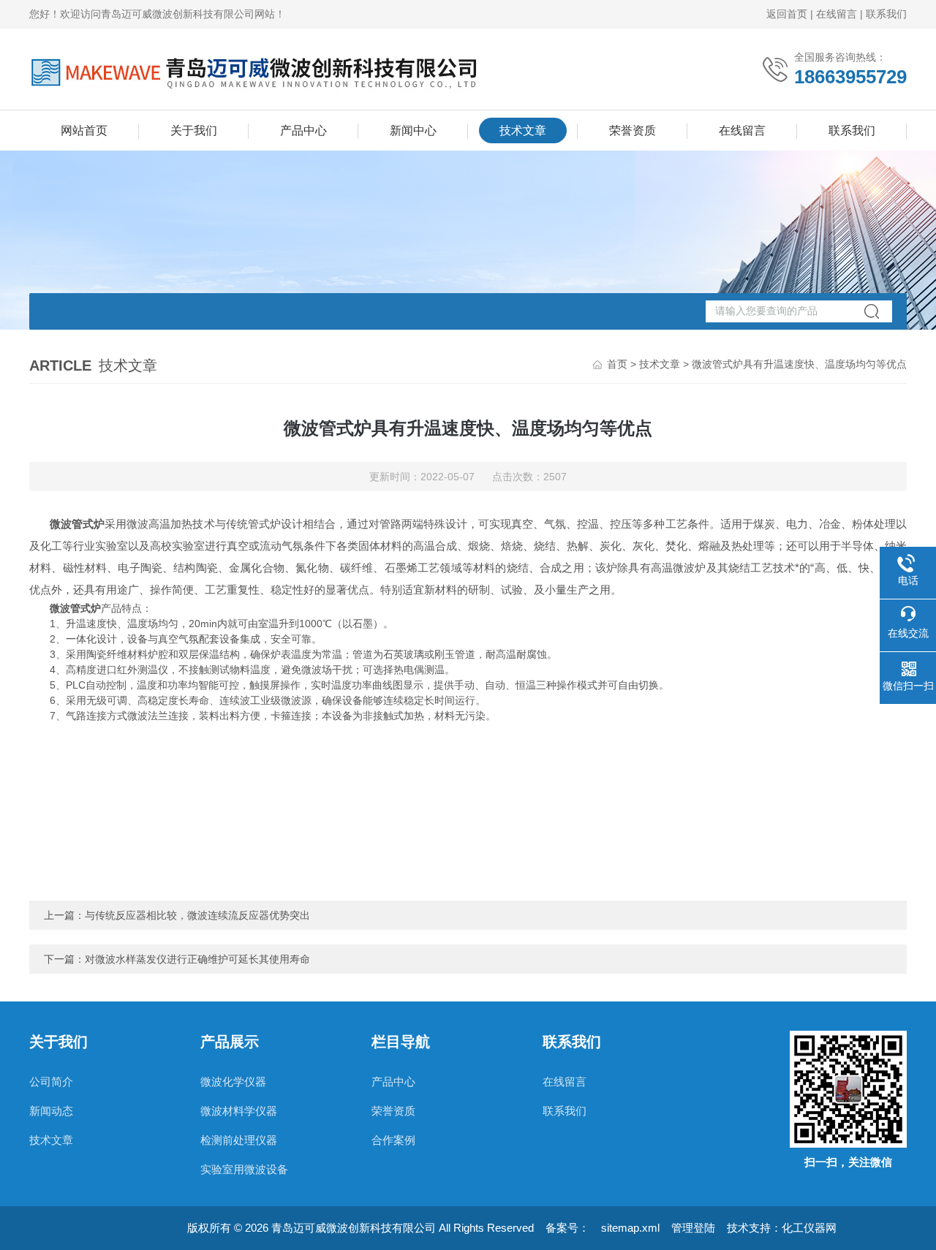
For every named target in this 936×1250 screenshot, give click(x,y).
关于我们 (193, 130)
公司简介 (51, 1081)
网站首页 (84, 130)
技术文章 (522, 130)
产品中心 (303, 130)
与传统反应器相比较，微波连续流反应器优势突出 (197, 915)
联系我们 (886, 14)
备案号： (567, 1227)
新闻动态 (51, 1111)
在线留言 (836, 14)
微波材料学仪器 (238, 1111)
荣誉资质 (632, 130)
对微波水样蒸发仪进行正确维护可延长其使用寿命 (197, 959)
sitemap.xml (630, 1227)
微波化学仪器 (233, 1081)
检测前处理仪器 (238, 1140)
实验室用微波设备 (244, 1169)
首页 (617, 364)
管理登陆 (693, 1227)
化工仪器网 (809, 1227)
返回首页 (786, 14)
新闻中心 (413, 130)
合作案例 (393, 1140)
